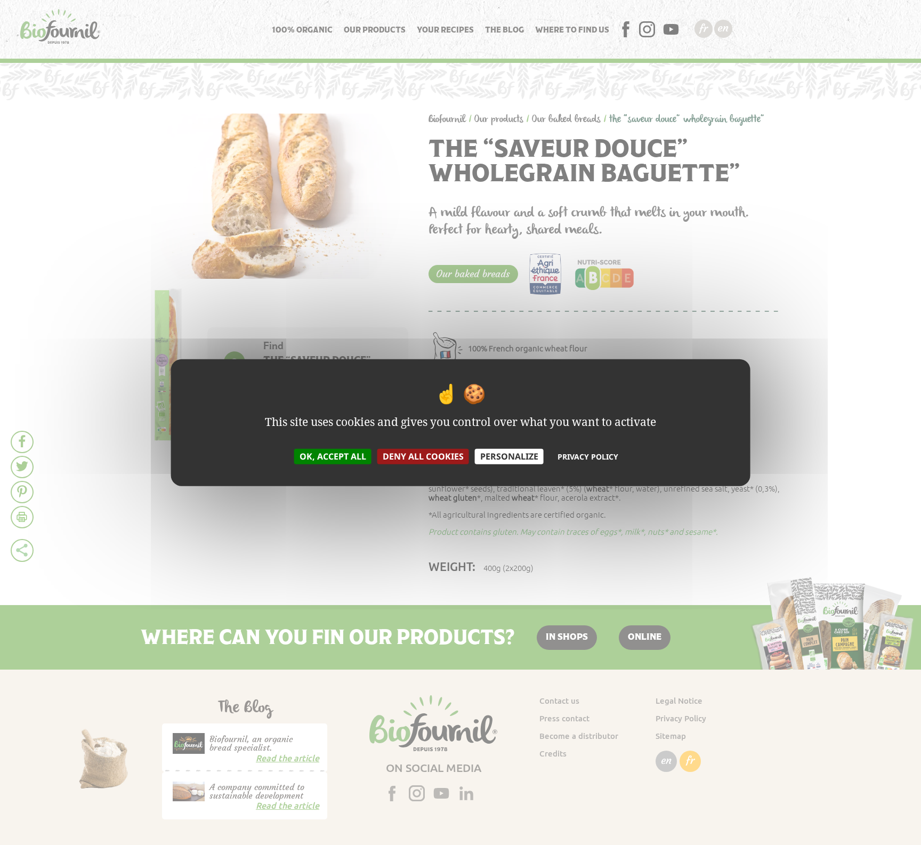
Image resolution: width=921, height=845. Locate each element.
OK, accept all (333, 456)
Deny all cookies (423, 456)
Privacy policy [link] (588, 456)
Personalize (509, 456)
